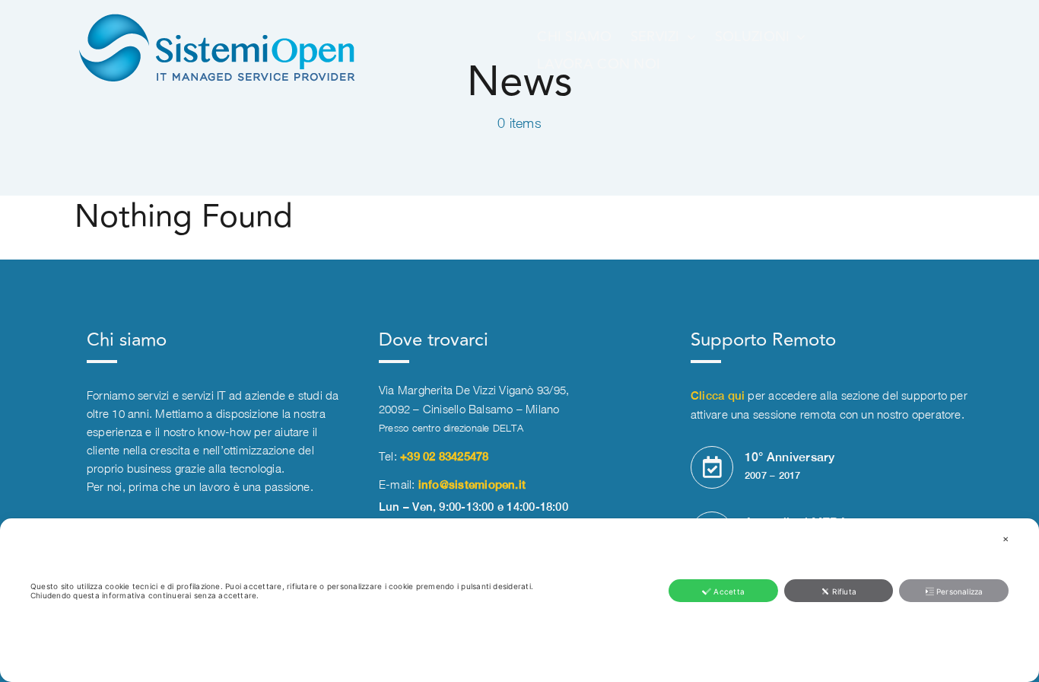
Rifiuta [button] (844, 591)
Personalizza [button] (959, 591)
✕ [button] (1005, 538)
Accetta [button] (729, 591)
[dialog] (519, 600)
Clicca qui (718, 395)
